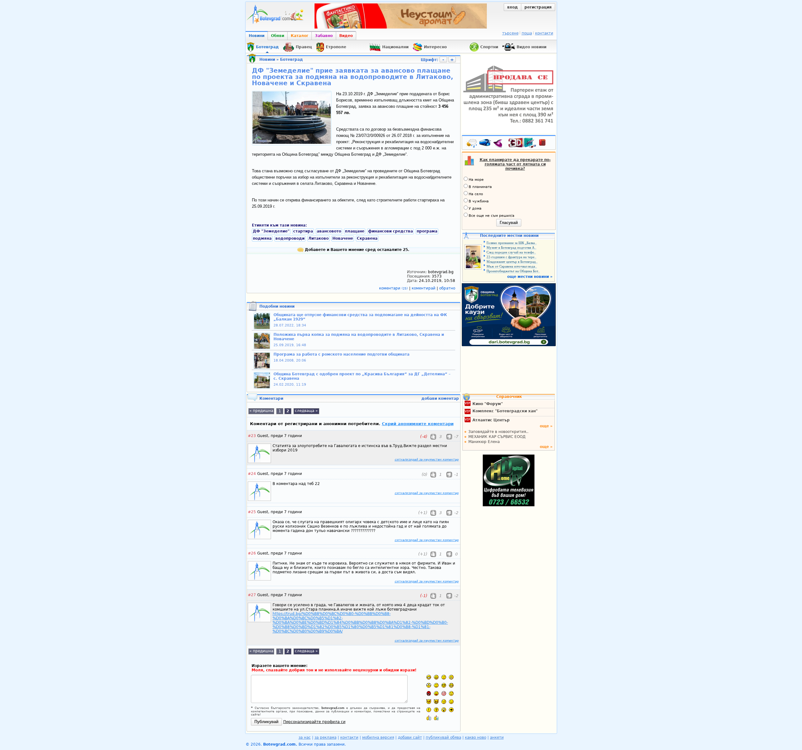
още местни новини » (530, 276)
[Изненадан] (451, 677)
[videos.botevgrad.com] (436, 718)
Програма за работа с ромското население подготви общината (341, 354)
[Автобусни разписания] (485, 143)
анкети (497, 737)
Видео (346, 36)
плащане (354, 231)
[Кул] (443, 685)
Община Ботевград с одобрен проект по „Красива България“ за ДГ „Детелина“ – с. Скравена (361, 376)
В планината (480, 187)
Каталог (299, 36)
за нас (305, 737)
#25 (252, 512)
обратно (447, 288)
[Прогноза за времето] (472, 143)
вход (512, 7)
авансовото (329, 231)
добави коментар (440, 398)
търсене (510, 33)
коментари (393, 288)
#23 (252, 436)
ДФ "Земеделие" (271, 231)
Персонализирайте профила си (314, 722)
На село (476, 194)
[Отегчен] (443, 693)
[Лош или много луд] (428, 701)
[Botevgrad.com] (428, 718)
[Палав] (436, 701)
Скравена (367, 238)
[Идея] (443, 709)
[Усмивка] (436, 677)
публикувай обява (443, 737)
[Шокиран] (428, 685)
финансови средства (390, 231)
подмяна (262, 238)
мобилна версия (378, 737)
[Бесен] (428, 693)
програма (427, 231)
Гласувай (509, 222)
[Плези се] (436, 693)
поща (527, 33)
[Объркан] (436, 685)
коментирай (424, 288)
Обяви (277, 36)
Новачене (342, 238)
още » (546, 426)
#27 (252, 595)
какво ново (475, 737)
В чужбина (479, 201)
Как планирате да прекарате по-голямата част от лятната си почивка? (515, 164)
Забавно (324, 36)
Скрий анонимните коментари (418, 423)
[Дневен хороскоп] (499, 143)
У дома (475, 208)
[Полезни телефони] (545, 143)
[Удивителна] (428, 709)
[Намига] (451, 701)
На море (476, 180)
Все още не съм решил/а (491, 216)
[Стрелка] (451, 709)
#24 (252, 473)
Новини (256, 36)
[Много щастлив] (428, 677)
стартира (303, 231)
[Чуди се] (443, 701)
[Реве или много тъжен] (451, 693)
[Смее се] (451, 685)
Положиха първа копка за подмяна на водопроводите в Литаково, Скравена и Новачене (358, 336)
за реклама (325, 737)
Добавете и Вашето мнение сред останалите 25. (356, 249)
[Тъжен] (443, 677)
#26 (252, 553)
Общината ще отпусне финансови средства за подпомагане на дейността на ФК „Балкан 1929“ (360, 317)
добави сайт (410, 737)
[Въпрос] (436, 709)
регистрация (538, 7)
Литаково (318, 238)
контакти (544, 33)
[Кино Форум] (522, 143)
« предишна (261, 411)
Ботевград (291, 59)
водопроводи (290, 238)
